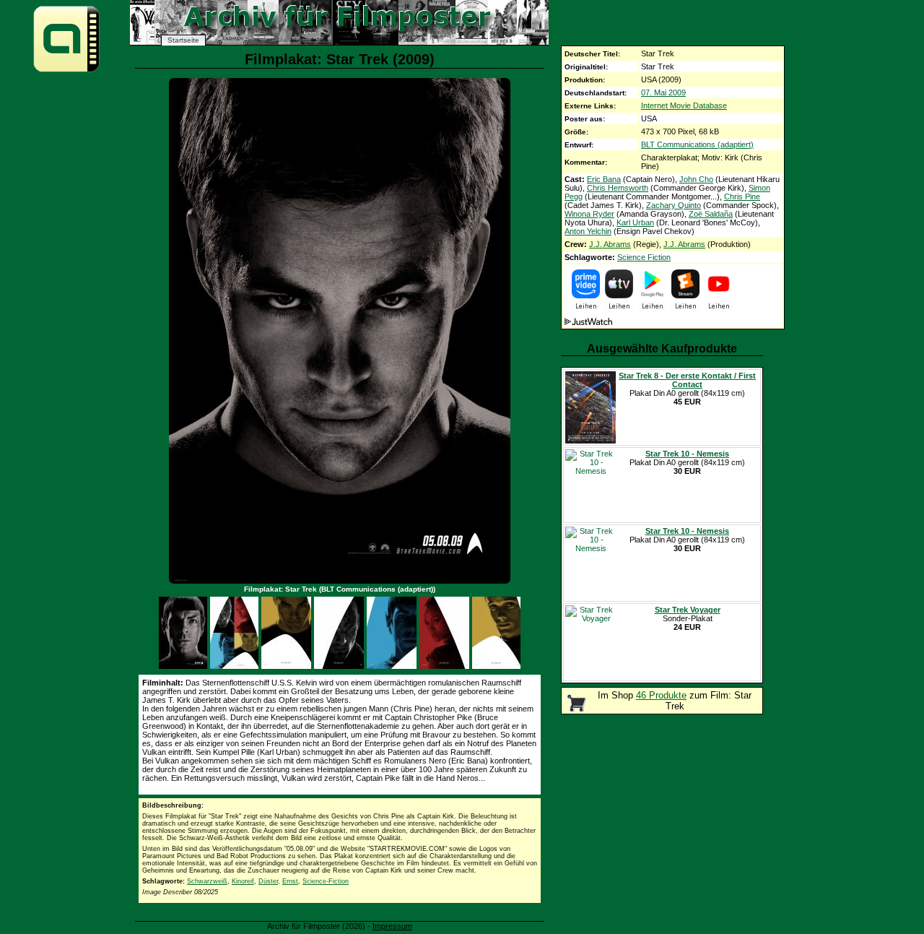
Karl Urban (635, 222)
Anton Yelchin (588, 231)
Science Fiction (644, 257)
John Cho (696, 179)
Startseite (183, 40)
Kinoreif (243, 881)
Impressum (392, 926)
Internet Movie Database (684, 105)
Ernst (290, 881)
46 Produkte (661, 695)
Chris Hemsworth (617, 187)
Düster (268, 881)
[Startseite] (66, 71)
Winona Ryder (589, 213)
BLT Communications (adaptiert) (697, 144)
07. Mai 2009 (663, 92)
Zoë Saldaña (711, 213)
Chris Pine (742, 196)
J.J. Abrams (610, 244)
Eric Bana (604, 179)
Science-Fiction (325, 881)
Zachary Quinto (673, 205)
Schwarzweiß (207, 881)
